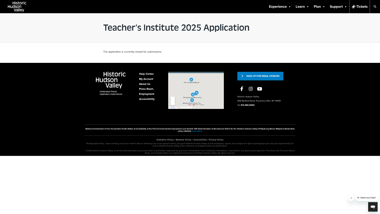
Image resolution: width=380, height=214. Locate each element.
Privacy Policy (216, 139)
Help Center (146, 73)
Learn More (197, 131)
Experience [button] (278, 6)
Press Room (146, 89)
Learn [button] (300, 6)
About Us (144, 84)
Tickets (362, 6)
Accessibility (147, 99)
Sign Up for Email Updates (263, 76)
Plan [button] (317, 6)
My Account (146, 79)
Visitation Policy (165, 139)
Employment (146, 94)
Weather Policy (183, 139)
